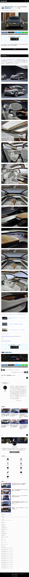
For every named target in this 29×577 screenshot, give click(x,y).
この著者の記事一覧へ (18, 400)
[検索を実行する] (27, 378)
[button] (4, 32)
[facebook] (11, 398)
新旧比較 (4, 535)
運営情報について (23, 573)
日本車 (4, 522)
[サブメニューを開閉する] (27, 522)
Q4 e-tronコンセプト (12, 314)
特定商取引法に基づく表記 (17, 573)
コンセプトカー (6, 352)
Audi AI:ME (11, 44)
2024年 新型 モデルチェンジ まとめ (7, 560)
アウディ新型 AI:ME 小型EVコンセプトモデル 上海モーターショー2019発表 (17, 318)
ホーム (4, 573)
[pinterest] (17, 398)
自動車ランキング (5, 529)
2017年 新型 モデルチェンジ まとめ (7, 547)
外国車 (4, 524)
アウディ (3, 352)
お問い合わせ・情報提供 (14, 574)
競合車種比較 (4, 533)
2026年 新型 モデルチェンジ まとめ (7, 564)
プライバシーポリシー (8, 573)
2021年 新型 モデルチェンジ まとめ (7, 555)
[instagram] (14, 398)
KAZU (5, 390)
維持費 (3, 531)
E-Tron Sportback (19, 314)
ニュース (4, 540)
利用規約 (13, 573)
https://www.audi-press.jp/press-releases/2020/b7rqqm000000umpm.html (11, 336)
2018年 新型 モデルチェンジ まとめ (7, 549)
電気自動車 (10, 352)
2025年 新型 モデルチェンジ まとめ (7, 562)
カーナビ (4, 538)
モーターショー (5, 544)
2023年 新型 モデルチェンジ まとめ (7, 558)
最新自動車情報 (4, 1)
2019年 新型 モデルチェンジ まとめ (7, 551)
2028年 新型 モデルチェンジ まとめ (7, 567)
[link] (10, 398)
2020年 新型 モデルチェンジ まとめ (7, 553)
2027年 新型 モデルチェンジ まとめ (7, 566)
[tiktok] (15, 398)
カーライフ (4, 542)
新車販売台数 (4, 527)
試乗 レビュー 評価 (5, 536)
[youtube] (18, 398)
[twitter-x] (13, 398)
